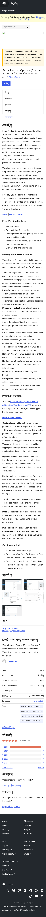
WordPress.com (10, 861)
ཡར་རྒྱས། (8, 111)
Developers (7, 850)
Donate (28, 850)
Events (27, 845)
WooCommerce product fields (32, 716)
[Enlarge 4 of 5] (40, 595)
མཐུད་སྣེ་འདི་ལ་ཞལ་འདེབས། (11, 806)
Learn (4, 841)
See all (41, 767)
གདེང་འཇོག (8, 99)
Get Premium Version (12, 417)
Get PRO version (16, 214)
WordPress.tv (9, 854)
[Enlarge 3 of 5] (19, 595)
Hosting (5, 829)
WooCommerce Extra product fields (32, 706)
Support (5, 845)
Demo (5, 214)
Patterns (28, 833)
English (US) (39, 701)
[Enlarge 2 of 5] (40, 582)
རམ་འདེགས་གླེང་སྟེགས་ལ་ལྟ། (11, 785)
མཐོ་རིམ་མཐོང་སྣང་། (8, 727)
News (4, 825)
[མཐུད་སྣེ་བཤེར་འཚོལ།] (27, 27)
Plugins (27, 829)
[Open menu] (42, 3)
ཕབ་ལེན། (6, 84)
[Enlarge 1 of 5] (19, 582)
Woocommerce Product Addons (32, 711)
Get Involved (30, 841)
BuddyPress (8, 874)
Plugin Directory (8, 11)
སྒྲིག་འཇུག (8, 105)
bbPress (7, 870)
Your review (7, 767)
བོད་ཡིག (10, 885)
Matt (5, 866)
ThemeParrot (15, 77)
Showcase (28, 821)
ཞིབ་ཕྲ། (7, 93)
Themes (27, 825)
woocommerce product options (32, 721)
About (5, 821)
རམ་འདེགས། (9, 117)
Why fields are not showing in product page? (13, 629)
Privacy (5, 833)
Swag (27, 854)
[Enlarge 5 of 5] (19, 608)
